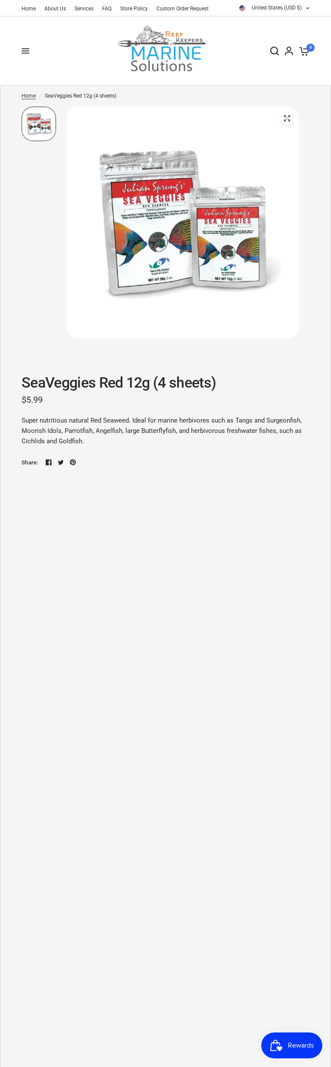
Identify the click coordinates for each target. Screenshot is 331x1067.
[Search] (274, 50)
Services (84, 9)
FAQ (107, 9)
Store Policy (134, 9)
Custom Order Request (182, 9)
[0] (302, 50)
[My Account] (289, 50)
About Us (55, 9)
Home (29, 9)
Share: (30, 462)
